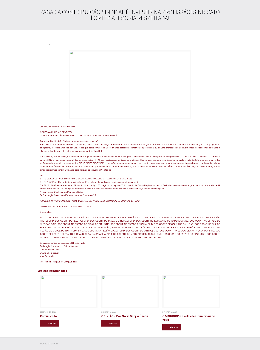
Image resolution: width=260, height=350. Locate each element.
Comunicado (48, 316)
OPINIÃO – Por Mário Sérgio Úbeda (124, 316)
